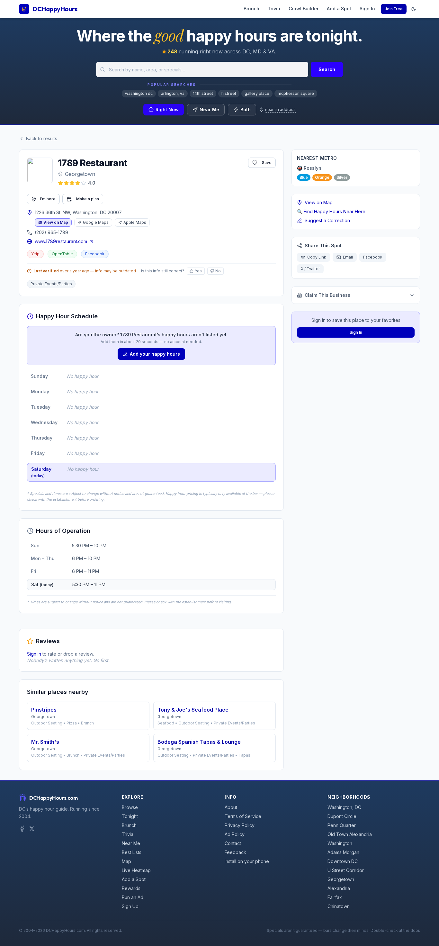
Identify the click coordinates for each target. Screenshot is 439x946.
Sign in (34, 654)
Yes (198, 270)
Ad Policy (235, 834)
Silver (341, 177)
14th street (203, 93)
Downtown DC (342, 861)
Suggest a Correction (327, 220)
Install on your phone (247, 861)
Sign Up (130, 906)
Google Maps (96, 222)
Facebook (94, 253)
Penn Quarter (341, 825)
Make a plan (87, 198)
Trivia (274, 8)
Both (245, 109)
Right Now (167, 109)
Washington (339, 843)
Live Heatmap (136, 870)
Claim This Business (327, 295)
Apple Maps (134, 222)
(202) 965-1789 (51, 232)
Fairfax (334, 897)
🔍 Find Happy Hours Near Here (331, 211)
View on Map (55, 222)
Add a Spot (339, 8)
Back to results (41, 138)
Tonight (130, 816)
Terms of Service (243, 816)
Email (348, 257)
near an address (280, 109)
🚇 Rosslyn (309, 168)
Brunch (251, 8)
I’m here (48, 198)
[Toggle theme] (413, 9)
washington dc (139, 93)
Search (326, 69)
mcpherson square (296, 93)
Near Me (209, 109)
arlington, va (172, 93)
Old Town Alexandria (349, 834)
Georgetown (80, 174)
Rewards (131, 888)
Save (267, 162)
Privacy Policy (240, 825)
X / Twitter (310, 268)
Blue (304, 177)
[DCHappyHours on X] (31, 828)
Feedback (235, 852)
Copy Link (316, 257)
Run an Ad (132, 897)
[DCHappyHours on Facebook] (22, 828)
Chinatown (338, 906)
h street (228, 93)
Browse (130, 807)
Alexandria (338, 888)
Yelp (35, 253)
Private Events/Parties (51, 283)
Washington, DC (344, 807)
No (218, 270)
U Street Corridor (345, 870)
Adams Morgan (343, 852)
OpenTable (62, 253)
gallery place (257, 93)
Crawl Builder (303, 8)
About (231, 807)
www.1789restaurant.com (61, 241)
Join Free (394, 8)
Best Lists (131, 852)
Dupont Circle (341, 816)
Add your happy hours (155, 354)
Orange (322, 177)
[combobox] (202, 69)
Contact (233, 843)
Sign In (367, 8)
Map (126, 861)
